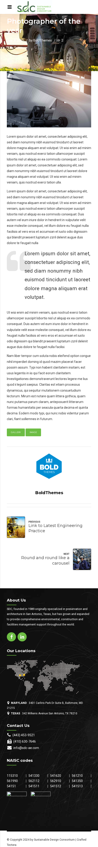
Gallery (16, 432)
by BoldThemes (40, 40)
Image (33, 432)
